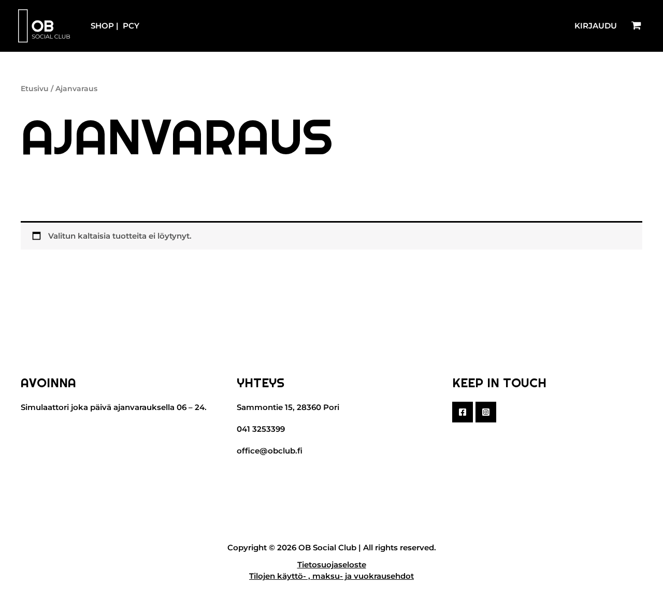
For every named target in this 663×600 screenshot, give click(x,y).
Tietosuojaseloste (331, 564)
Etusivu (35, 88)
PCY (131, 26)
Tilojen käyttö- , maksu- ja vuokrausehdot (331, 576)
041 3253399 (261, 429)
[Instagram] (485, 412)
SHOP (102, 26)
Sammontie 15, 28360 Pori (288, 407)
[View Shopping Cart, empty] (636, 26)
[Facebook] (462, 412)
